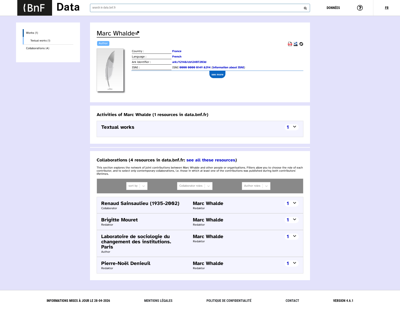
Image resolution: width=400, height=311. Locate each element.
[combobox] (200, 8)
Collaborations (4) (37, 48)
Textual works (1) (40, 40)
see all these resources (210, 160)
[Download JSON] (301, 45)
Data (68, 8)
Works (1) (32, 33)
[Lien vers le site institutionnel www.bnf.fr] (34, 8)
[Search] (305, 7)
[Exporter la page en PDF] (290, 45)
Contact (292, 301)
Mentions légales (158, 301)
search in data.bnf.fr (104, 7)
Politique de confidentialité (228, 301)
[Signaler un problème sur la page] (137, 33)
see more (217, 74)
